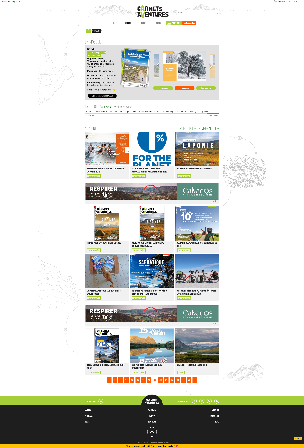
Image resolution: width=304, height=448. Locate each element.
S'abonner (184, 88)
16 (138, 380)
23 (178, 380)
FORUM (152, 416)
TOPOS (143, 23)
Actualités (93, 176)
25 (189, 380)
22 (172, 380)
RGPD (217, 422)
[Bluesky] (208, 403)
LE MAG (128, 23)
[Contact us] (99, 403)
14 (126, 380)
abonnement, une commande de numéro (133, 446)
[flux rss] (215, 403)
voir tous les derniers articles (199, 129)
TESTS (158, 23)
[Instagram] (200, 403)
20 (160, 380)
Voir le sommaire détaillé (102, 96)
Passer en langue (10, 1)
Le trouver (206, 88)
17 (143, 380)
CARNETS (152, 410)
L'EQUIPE (215, 410)
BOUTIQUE (176, 23)
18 (149, 380)
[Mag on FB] (193, 403)
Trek (181, 373)
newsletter (109, 107)
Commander (163, 88)
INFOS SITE (214, 416)
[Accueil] (114, 23)
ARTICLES (89, 416)
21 (166, 380)
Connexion (190, 23)
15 (132, 380)
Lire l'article (107, 149)
